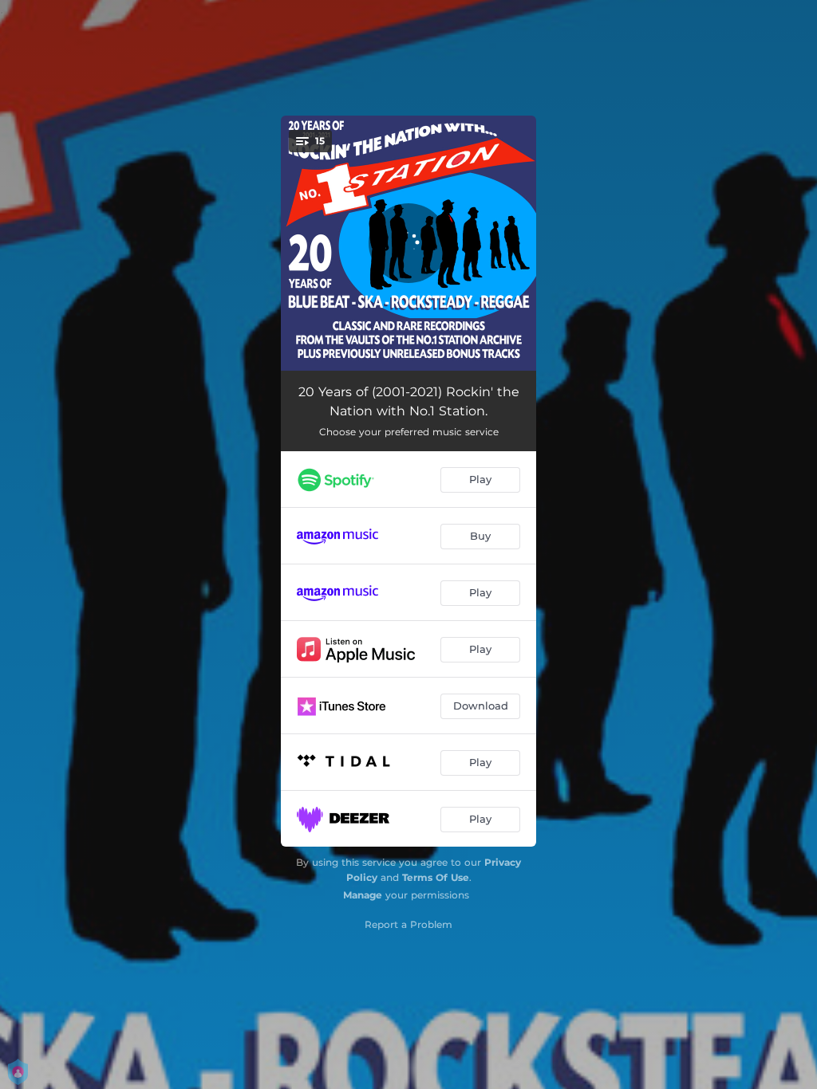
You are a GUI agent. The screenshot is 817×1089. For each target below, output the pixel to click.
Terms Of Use (435, 877)
